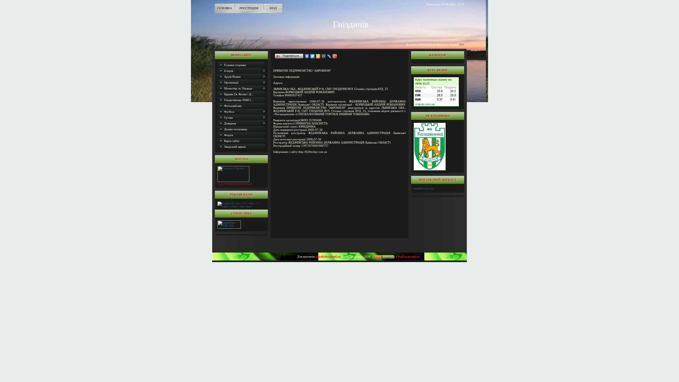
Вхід (273, 8)
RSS (461, 44)
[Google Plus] (335, 56)
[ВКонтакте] (307, 56)
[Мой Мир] (324, 56)
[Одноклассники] (318, 56)
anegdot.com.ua (423, 188)
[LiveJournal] (329, 56)
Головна (224, 8)
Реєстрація (249, 8)
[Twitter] (312, 56)
